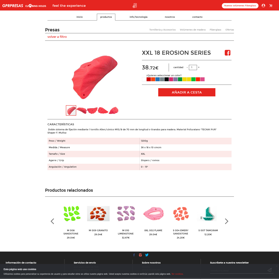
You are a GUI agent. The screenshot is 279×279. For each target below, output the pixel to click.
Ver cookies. (177, 273)
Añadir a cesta (187, 92)
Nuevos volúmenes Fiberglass (240, 5)
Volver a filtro (57, 37)
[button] (129, 75)
